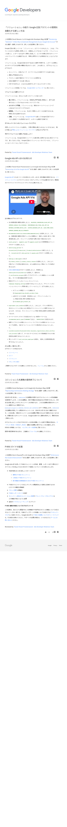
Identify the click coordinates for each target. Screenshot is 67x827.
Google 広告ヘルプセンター (35, 88)
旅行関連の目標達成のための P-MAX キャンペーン (28, 481)
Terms (60, 545)
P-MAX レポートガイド (16, 493)
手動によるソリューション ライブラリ (24, 130)
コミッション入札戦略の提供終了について (23, 379)
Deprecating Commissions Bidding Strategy (20, 391)
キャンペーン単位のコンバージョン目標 (21, 496)
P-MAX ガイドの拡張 (14, 446)
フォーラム (41, 366)
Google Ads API (30, 116)
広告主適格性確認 (14, 270)
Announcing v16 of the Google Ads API (17, 169)
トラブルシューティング (20, 502)
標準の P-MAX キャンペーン (21, 475)
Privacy (55, 545)
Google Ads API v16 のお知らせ (18, 158)
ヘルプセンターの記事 (29, 427)
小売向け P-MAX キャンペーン (22, 478)
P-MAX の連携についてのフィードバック (46, 515)
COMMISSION (22, 397)
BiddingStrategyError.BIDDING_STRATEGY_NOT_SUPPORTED (21, 408)
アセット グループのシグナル (44, 496)
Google (50, 545)
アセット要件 (13, 490)
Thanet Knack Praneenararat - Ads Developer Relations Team (32, 152)
